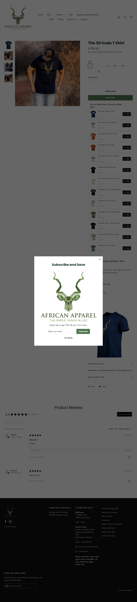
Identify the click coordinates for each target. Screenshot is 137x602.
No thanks (69, 337)
